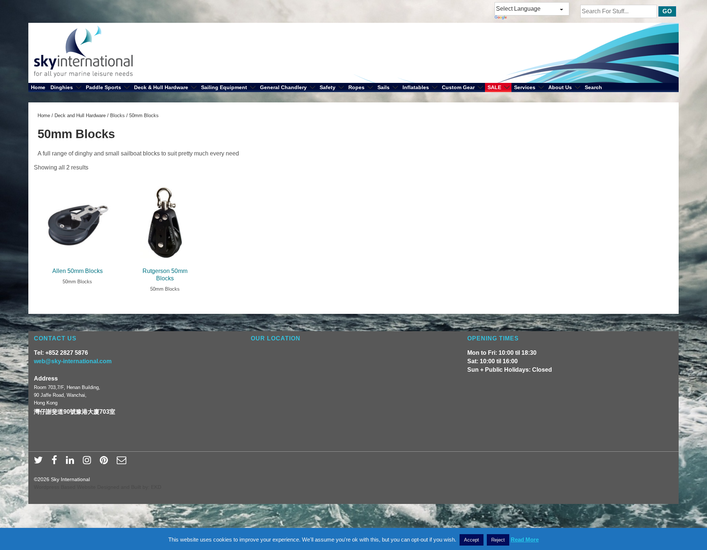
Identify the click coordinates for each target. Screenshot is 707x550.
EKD (156, 487)
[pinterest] (105, 462)
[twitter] (40, 462)
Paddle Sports (103, 87)
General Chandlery (283, 87)
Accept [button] (471, 540)
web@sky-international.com (73, 361)
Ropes (356, 87)
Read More (525, 539)
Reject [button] (498, 540)
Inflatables (415, 87)
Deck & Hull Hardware (161, 87)
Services (524, 87)
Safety (327, 87)
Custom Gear (458, 87)
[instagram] (88, 462)
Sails (383, 87)
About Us (560, 87)
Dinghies (61, 87)
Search (593, 87)
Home (38, 87)
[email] (122, 462)
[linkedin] (71, 462)
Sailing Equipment (224, 87)
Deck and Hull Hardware (80, 115)
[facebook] (56, 462)
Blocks (117, 115)
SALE (494, 87)
